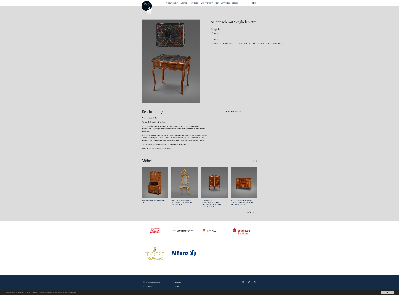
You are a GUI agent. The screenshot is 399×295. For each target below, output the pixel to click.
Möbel (216, 33)
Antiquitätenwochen (210, 3)
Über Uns (184, 3)
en (255, 3)
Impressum (177, 282)
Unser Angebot (172, 3)
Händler (194, 3)
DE (252, 3)
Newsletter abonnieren (151, 282)
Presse (235, 3)
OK (388, 292)
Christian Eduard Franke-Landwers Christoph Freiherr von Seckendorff (247, 44)
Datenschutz (72, 292)
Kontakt (176, 286)
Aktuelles (225, 3)
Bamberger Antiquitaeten (147, 7)
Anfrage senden (234, 111)
